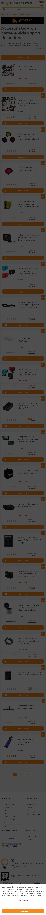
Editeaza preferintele (23, 906)
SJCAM (9, 46)
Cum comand (9, 804)
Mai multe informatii (23, 900)
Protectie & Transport (11, 77)
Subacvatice (7, 80)
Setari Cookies (9, 823)
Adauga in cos (23, 90)
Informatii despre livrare (10, 812)
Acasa (3, 14)
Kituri (4, 88)
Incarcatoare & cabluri (12, 92)
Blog (5, 826)
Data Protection (10, 820)
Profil (29, 840)
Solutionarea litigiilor (34, 814)
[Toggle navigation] (2, 3)
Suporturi (6, 84)
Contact (30, 808)
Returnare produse (33, 811)
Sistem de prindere (9, 69)
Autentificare (31, 836)
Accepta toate (23, 911)
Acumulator (7, 73)
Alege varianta (23, 157)
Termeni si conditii (10, 816)
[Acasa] (19, 3)
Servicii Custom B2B (34, 804)
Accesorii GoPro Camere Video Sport (19, 14)
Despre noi (8, 808)
